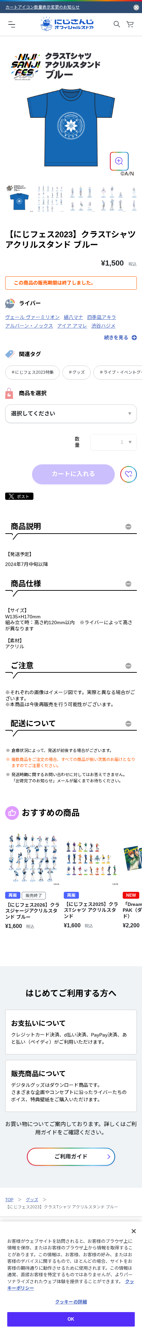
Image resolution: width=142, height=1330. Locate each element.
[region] (71, 1275)
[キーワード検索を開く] (117, 24)
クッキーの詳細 (71, 1302)
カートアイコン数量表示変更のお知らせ (43, 7)
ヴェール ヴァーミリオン (32, 317)
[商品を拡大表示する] (119, 161)
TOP (9, 1199)
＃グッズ (76, 372)
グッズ (32, 1199)
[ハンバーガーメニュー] (11, 24)
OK (71, 1319)
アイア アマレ (72, 326)
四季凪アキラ (101, 317)
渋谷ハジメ (103, 326)
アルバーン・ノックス (29, 326)
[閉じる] (133, 1231)
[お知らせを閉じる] (136, 7)
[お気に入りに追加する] (128, 474)
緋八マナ (73, 317)
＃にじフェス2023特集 (32, 372)
